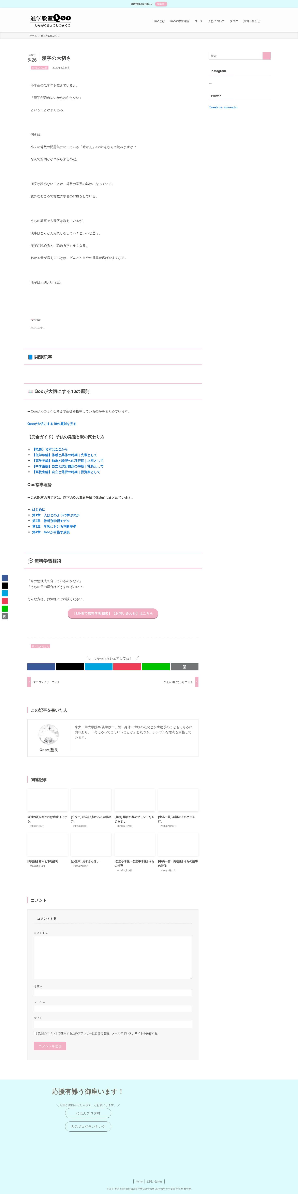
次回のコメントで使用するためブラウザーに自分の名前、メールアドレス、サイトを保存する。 (99, 1033)
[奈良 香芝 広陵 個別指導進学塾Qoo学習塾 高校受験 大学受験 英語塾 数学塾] (50, 21)
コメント (41, 932)
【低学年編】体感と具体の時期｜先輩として (64, 454)
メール (39, 1002)
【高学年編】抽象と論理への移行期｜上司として (68, 460)
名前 (38, 986)
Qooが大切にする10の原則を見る (51, 423)
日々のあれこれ (39, 67)
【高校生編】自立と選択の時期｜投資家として (66, 471)
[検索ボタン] (267, 21)
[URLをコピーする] (184, 666)
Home (139, 1181)
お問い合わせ (154, 1181)
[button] (41, 666)
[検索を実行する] (267, 56)
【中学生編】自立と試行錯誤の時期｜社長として (68, 466)
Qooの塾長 (49, 749)
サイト (38, 1017)
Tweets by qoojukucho (223, 107)
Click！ (161, 3)
